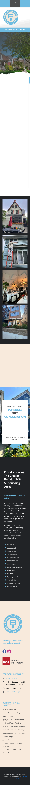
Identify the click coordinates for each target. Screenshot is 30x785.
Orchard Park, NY (13, 558)
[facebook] (4, 651)
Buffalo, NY (10, 545)
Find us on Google (13, 692)
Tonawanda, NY (12, 554)
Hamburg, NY (11, 564)
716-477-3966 (16, 535)
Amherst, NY (11, 548)
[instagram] (9, 651)
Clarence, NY (11, 551)
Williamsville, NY (12, 561)
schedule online (10, 538)
